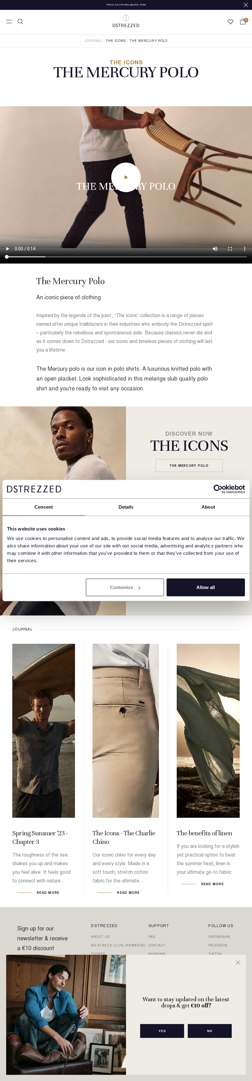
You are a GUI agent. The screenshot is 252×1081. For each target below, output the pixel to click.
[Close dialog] (238, 962)
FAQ (151, 937)
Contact (157, 945)
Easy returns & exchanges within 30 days (126, 5)
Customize (121, 587)
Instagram (219, 937)
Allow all (205, 587)
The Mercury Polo (189, 466)
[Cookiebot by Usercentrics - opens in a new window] (218, 489)
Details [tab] (126, 506)
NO (209, 1031)
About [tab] (208, 506)
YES (162, 1031)
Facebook (217, 945)
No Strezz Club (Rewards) (118, 945)
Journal (93, 41)
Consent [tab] (43, 506)
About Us (100, 937)
